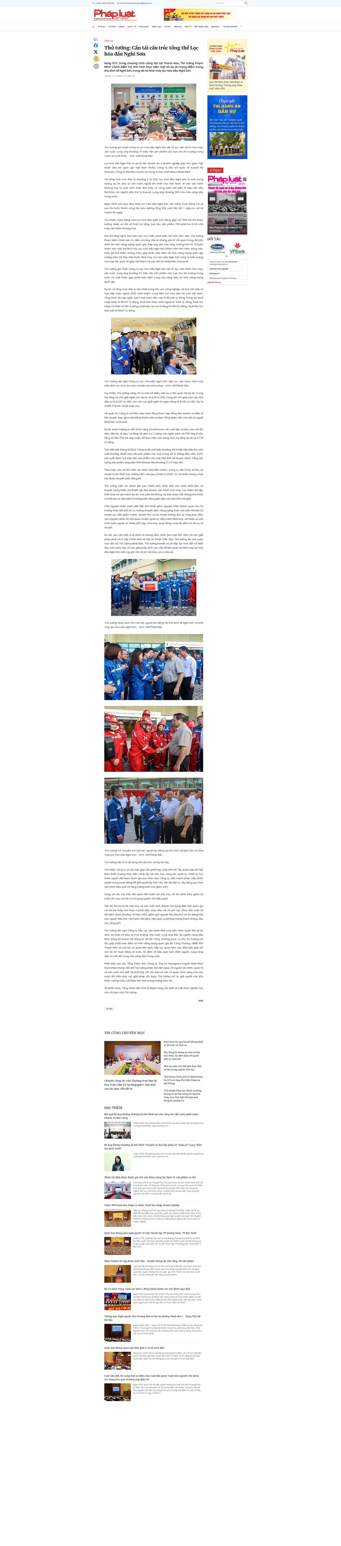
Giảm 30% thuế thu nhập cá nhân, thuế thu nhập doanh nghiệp (141, 1205)
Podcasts (144, 26)
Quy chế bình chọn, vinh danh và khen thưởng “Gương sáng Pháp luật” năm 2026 (226, 85)
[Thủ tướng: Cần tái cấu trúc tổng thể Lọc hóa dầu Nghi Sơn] (115, 15)
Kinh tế (188, 26)
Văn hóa (178, 26)
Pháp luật (156, 26)
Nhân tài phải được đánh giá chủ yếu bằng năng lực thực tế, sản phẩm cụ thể (150, 1177)
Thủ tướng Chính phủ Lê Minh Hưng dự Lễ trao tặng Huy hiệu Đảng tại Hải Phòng (183, 1080)
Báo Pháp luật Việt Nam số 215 (226, 227)
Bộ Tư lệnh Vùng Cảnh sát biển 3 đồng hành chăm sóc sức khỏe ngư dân (147, 1288)
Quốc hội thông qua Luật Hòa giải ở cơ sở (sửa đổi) (134, 1347)
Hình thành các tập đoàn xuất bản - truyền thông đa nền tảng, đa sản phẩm (149, 1261)
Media (121, 26)
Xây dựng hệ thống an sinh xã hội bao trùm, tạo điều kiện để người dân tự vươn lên (182, 1055)
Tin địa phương (230, 26)
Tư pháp (112, 26)
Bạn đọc (215, 26)
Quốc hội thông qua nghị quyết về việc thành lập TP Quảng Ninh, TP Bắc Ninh (150, 1233)
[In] (96, 66)
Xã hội (167, 26)
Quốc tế (131, 26)
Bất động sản (201, 26)
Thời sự (101, 26)
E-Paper (215, 170)
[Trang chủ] (94, 27)
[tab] (226, 256)
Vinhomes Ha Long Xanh (219, 269)
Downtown (233, 262)
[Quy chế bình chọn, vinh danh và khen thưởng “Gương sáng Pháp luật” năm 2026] (227, 67)
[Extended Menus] (242, 26)
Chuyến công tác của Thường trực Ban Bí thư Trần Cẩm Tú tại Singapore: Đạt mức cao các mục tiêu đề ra (130, 1084)
